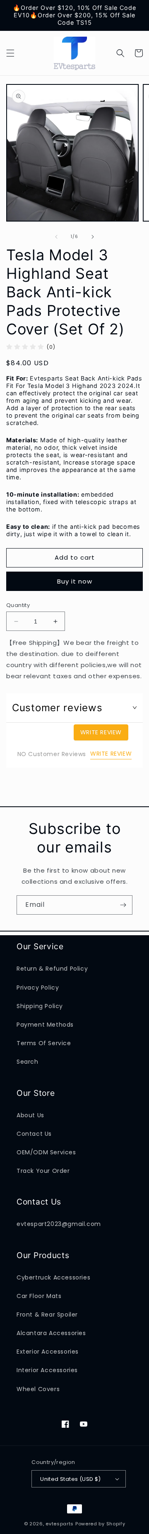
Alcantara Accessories (51, 1333)
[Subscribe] (123, 905)
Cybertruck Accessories (53, 1277)
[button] (10, 53)
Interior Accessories (47, 1370)
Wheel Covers (38, 1389)
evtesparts (60, 1523)
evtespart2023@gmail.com (59, 1224)
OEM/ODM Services (46, 1152)
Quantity (18, 605)
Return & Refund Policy (52, 968)
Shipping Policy (40, 1006)
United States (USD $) (70, 1479)
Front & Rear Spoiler (47, 1314)
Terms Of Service (44, 1043)
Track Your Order (43, 1171)
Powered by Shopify (100, 1523)
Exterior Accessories (48, 1351)
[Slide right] (93, 237)
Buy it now (74, 581)
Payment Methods (45, 1024)
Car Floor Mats (39, 1296)
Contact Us (34, 1134)
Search (27, 1062)
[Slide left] (56, 237)
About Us (30, 1115)
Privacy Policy (38, 987)
